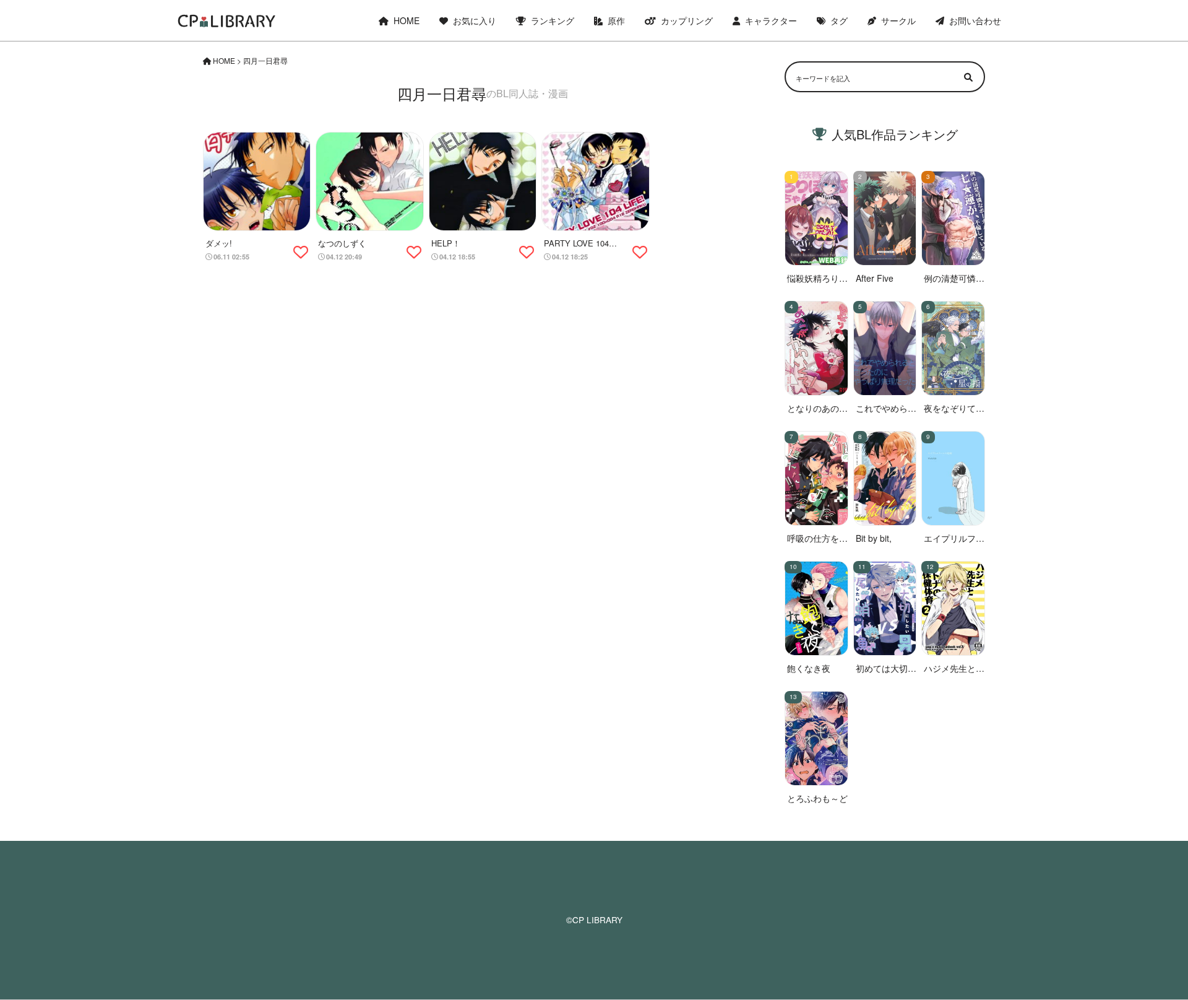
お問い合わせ (975, 20)
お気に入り (474, 20)
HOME (407, 20)
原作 (616, 20)
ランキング (552, 20)
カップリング (687, 20)
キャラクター (771, 20)
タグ (839, 20)
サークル (898, 20)
